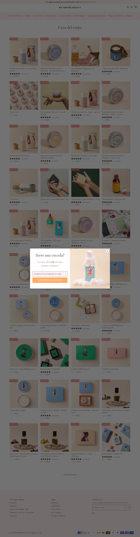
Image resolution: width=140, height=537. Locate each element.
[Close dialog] (107, 251)
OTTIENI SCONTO (50, 280)
